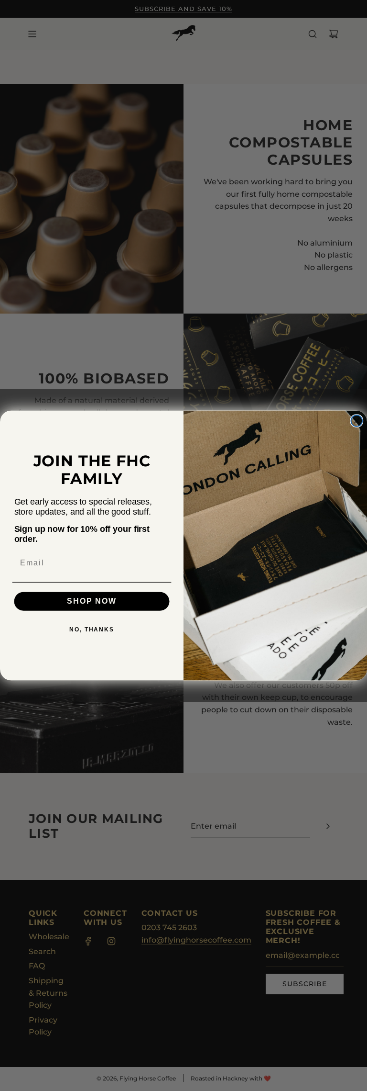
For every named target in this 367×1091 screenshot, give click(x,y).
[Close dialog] (357, 421)
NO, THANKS (91, 630)
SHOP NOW (91, 601)
